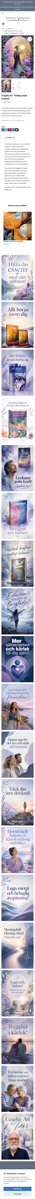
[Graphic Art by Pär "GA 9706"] (17, 226)
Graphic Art (10, 29)
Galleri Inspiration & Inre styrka (13, 31)
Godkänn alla (17, 1189)
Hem (2, 29)
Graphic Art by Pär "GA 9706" (13, 241)
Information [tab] (10, 137)
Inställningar (17, 1194)
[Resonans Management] (17, 19)
